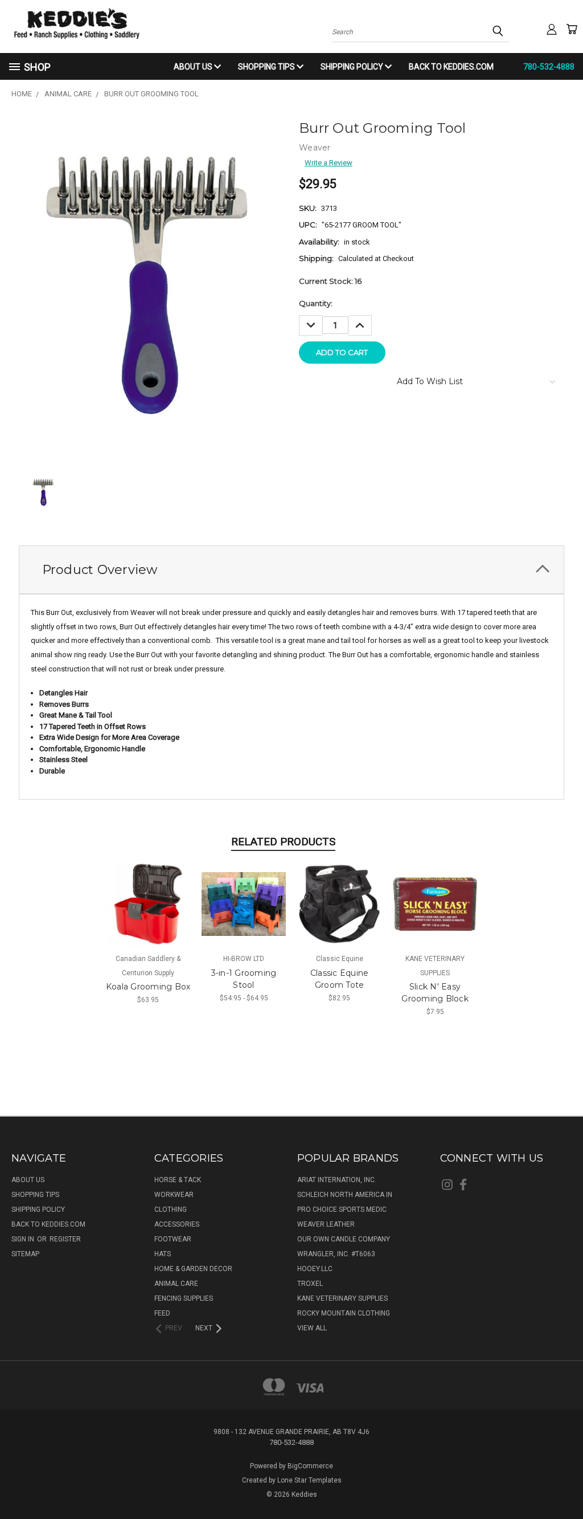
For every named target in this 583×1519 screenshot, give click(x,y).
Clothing (170, 1209)
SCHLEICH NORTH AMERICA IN (344, 1195)
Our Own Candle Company (343, 1239)
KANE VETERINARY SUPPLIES (342, 1298)
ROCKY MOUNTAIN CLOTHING (343, 1313)
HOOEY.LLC (314, 1269)
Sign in (23, 1239)
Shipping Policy (353, 66)
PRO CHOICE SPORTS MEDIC (342, 1209)
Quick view (148, 893)
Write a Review (328, 162)
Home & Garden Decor (193, 1269)
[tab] (291, 569)
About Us (194, 66)
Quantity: (315, 303)
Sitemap (25, 1254)
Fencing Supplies (183, 1298)
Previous (565, 1483)
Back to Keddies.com (451, 66)
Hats (162, 1254)
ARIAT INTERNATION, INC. (336, 1180)
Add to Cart (435, 912)
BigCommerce (310, 1466)
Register (65, 1239)
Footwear (172, 1239)
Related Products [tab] (283, 841)
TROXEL (310, 1284)
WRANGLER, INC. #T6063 (336, 1254)
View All (312, 1328)
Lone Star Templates (309, 1480)
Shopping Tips (267, 66)
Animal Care (176, 1284)
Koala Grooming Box (148, 987)
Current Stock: (330, 281)
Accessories (176, 1224)
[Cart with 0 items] (571, 29)
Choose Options (148, 912)
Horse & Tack (177, 1180)
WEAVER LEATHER (326, 1224)
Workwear (174, 1195)
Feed (162, 1313)
